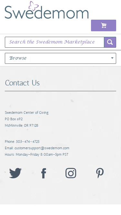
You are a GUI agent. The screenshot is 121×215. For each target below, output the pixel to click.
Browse (17, 58)
